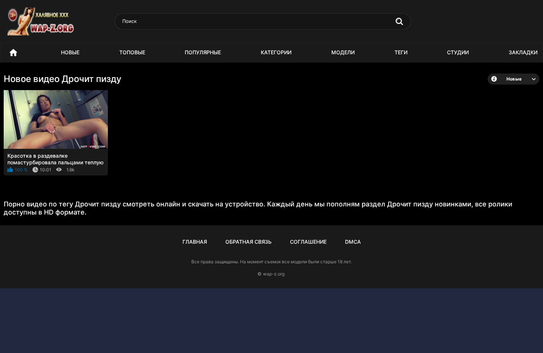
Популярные (203, 52)
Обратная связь (248, 242)
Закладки (523, 52)
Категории (276, 52)
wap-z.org (273, 274)
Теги (401, 52)
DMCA (353, 242)
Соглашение (308, 242)
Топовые (132, 52)
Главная (194, 242)
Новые (70, 52)
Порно (13, 52)
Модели (343, 52)
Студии (458, 52)
